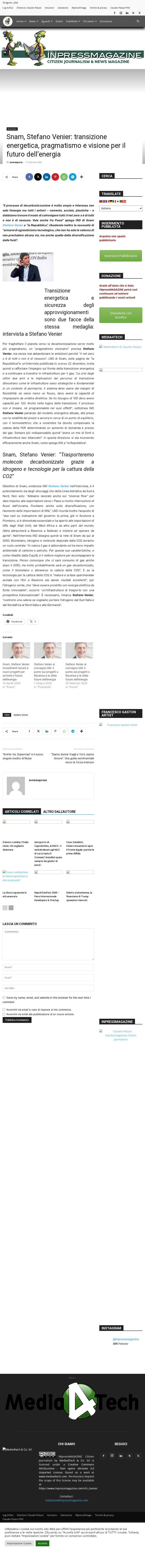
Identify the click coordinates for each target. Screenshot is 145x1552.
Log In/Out (8, 7)
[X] (139, 12)
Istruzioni (49, 7)
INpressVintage (79, 7)
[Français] (108, 201)
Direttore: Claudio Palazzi (29, 7)
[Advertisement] (48, 193)
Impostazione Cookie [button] (19, 1543)
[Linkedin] (127, 12)
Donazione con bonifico (121, 315)
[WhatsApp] (64, 177)
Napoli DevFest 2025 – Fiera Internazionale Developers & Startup (46, 896)
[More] (82, 177)
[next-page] (11, 907)
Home (19, 21)
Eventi (59, 21)
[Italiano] (114, 201)
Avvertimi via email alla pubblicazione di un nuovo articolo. (40, 1014)
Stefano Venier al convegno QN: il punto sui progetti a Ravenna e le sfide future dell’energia (46, 672)
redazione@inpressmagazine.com (66, 1500)
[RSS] (133, 12)
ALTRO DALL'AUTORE (59, 812)
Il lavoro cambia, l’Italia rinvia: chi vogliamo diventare (15, 846)
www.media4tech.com (53, 1476)
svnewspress (16, 162)
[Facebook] (114, 12)
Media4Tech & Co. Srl (74, 1460)
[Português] (121, 201)
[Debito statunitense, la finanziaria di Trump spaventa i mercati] (80, 879)
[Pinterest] (55, 177)
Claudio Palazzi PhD (120, 7)
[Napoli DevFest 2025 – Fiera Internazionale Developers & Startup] (48, 879)
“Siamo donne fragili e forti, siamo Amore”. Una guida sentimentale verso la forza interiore (72, 758)
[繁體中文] (101, 201)
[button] (137, 21)
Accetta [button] (42, 1543)
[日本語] (118, 201)
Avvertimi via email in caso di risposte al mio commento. (39, 1009)
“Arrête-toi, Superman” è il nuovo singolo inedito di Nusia (23, 756)
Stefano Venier (13, 225)
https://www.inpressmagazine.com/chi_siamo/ (68, 1488)
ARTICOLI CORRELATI (22, 812)
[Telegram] (72, 177)
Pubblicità (71, 21)
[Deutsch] (111, 201)
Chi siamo (88, 21)
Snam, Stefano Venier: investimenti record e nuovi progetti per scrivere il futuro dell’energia (16, 672)
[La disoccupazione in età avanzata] (16, 879)
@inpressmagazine (126, 1339)
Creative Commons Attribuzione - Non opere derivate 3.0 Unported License (66, 1468)
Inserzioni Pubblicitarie (121, 256)
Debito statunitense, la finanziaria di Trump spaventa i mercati (79, 896)
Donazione (106, 21)
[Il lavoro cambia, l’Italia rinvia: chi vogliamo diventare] (16, 829)
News (32, 21)
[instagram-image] (106, 1357)
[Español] (124, 201)
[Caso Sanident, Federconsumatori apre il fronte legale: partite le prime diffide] (80, 829)
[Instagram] (121, 12)
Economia (12, 129)
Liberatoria (63, 7)
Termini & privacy (98, 7)
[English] (104, 201)
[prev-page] (5, 907)
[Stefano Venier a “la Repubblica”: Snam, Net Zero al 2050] (48, 267)
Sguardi (45, 21)
